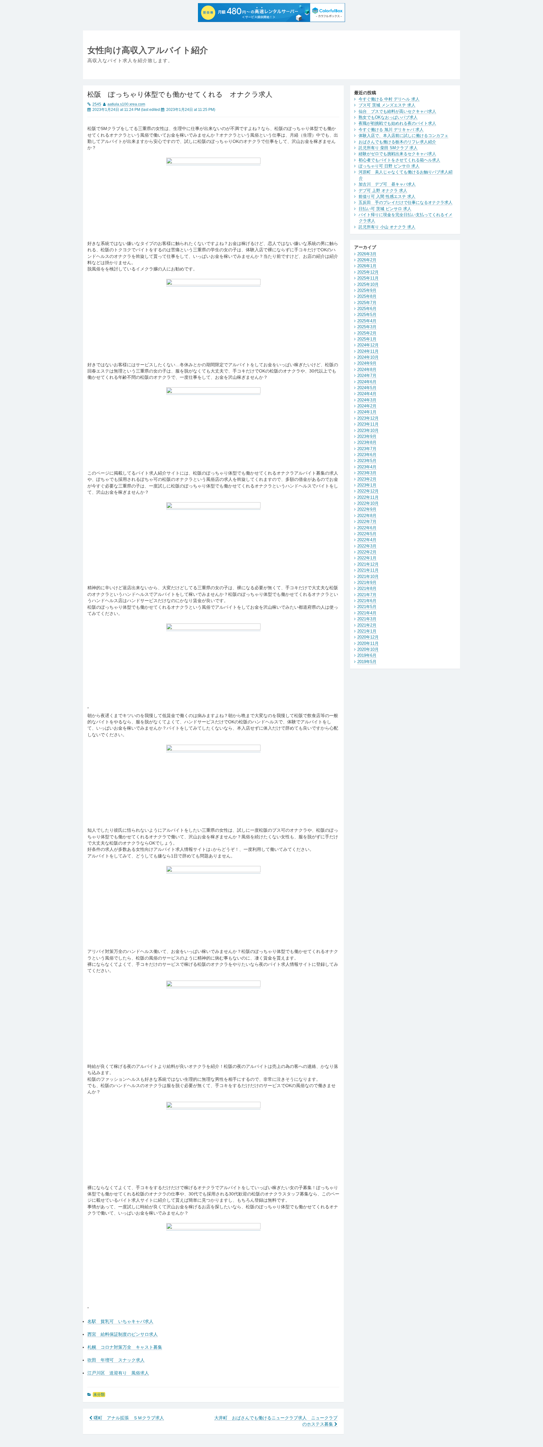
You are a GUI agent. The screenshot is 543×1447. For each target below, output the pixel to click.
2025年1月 (366, 339)
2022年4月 (366, 539)
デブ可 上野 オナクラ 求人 (383, 190)
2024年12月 (368, 345)
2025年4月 (366, 320)
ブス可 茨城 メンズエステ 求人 (387, 105)
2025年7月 (366, 302)
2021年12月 (368, 564)
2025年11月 (368, 278)
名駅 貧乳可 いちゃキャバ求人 (120, 1321)
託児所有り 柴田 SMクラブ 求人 (388, 147)
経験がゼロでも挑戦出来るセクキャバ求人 (397, 153)
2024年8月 (366, 369)
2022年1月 (366, 558)
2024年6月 (366, 381)
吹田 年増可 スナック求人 (116, 1360)
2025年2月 (366, 333)
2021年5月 (366, 606)
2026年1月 (366, 266)
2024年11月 (368, 351)
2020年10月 (368, 649)
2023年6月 (366, 454)
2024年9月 (366, 363)
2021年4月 (366, 613)
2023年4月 (366, 467)
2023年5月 (366, 460)
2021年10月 (368, 576)
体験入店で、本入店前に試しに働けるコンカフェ (403, 135)
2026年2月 (366, 260)
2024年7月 (366, 375)
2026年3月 (366, 254)
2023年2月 (366, 479)
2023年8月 (366, 442)
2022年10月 (368, 503)
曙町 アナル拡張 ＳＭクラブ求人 (128, 1418)
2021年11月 (368, 570)
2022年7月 (366, 521)
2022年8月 (366, 515)
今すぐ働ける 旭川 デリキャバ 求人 (391, 129)
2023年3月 (366, 473)
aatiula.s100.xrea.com (126, 104)
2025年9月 (366, 290)
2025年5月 (366, 314)
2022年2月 (366, 552)
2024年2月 (366, 406)
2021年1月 (366, 631)
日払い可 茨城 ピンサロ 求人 (385, 208)
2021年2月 (366, 625)
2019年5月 (366, 661)
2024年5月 (366, 387)
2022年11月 (368, 497)
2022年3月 (366, 546)
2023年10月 (368, 430)
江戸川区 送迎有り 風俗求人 (118, 1373)
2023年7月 (366, 448)
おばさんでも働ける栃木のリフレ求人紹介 (397, 141)
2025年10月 (368, 284)
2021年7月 (366, 594)
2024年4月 (366, 393)
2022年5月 (366, 533)
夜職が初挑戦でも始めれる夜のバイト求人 (397, 123)
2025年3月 (366, 326)
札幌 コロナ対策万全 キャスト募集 (124, 1347)
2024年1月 (366, 412)
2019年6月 (366, 655)
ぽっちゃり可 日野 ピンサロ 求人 (389, 166)
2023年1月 (366, 485)
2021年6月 (366, 600)
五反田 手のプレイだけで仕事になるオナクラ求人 (405, 202)
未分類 (99, 1394)
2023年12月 (368, 418)
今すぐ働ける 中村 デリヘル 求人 (389, 99)
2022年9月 (366, 509)
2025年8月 (366, 296)
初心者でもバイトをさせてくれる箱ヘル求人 (399, 160)
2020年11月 (368, 643)
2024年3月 (366, 400)
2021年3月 (366, 619)
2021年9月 (366, 582)
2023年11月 (368, 424)
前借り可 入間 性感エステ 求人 (387, 196)
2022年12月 (368, 491)
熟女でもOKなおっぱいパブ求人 (388, 117)
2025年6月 (366, 308)
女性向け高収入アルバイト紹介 (147, 50)
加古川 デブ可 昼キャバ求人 (387, 184)
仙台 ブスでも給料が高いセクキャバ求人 (397, 111)
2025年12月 (368, 272)
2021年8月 (366, 588)
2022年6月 (366, 527)
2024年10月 (368, 357)
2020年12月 (368, 637)
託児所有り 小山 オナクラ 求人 (387, 227)
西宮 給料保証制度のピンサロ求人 (122, 1334)
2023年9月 (366, 436)
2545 (96, 104)
